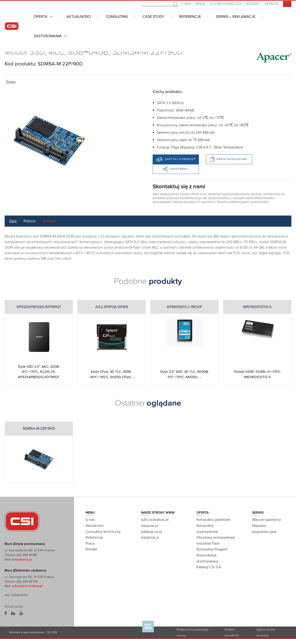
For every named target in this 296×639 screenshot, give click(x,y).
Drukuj (10, 82)
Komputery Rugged (212, 549)
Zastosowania (48, 36)
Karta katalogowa (232, 159)
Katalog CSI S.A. (209, 567)
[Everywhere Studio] (148, 632)
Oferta (40, 16)
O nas (186, 4)
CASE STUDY (153, 16)
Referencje (190, 16)
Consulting (117, 16)
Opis (13, 221)
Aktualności (78, 16)
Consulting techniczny (103, 531)
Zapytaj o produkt (180, 159)
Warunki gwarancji (266, 519)
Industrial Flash (208, 543)
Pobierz (30, 221)
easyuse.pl (149, 525)
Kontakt (253, 4)
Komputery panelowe (213, 519)
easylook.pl (150, 537)
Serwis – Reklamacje (235, 16)
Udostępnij (179, 168)
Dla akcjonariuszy (226, 4)
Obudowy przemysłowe (216, 537)
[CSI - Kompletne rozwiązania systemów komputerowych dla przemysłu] (22, 521)
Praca (200, 4)
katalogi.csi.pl (151, 531)
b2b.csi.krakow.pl (154, 519)
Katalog (271, 4)
